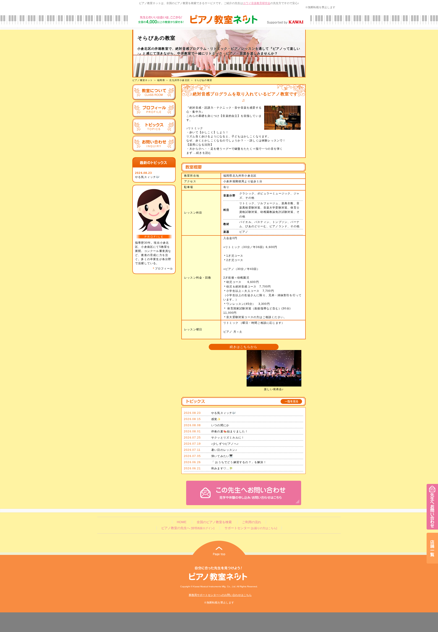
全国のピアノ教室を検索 (214, 522)
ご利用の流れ (251, 522)
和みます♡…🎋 (222, 468)
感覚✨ (216, 419)
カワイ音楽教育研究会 (256, 3)
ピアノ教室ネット (142, 80)
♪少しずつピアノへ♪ (225, 443)
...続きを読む (201, 152)
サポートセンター (250, 528)
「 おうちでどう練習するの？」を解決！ (238, 462)
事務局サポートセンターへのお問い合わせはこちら (220, 595)
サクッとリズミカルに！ (227, 437)
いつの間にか (220, 425)
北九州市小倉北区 (179, 80)
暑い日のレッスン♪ (224, 450)
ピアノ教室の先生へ (187, 528)
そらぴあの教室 (203, 80)
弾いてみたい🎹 (222, 456)
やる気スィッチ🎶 (147, 177)
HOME (181, 522)
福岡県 (161, 80)
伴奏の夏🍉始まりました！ (229, 431)
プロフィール (164, 268)
